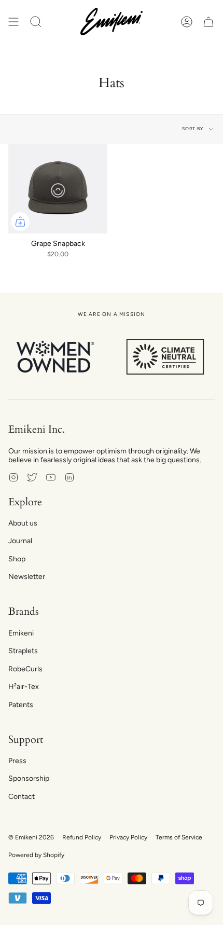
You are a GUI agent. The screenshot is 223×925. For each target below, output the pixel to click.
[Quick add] (20, 221)
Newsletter (26, 576)
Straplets (23, 650)
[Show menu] (13, 21)
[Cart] (208, 21)
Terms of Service (179, 837)
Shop (16, 559)
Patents (20, 704)
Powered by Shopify (36, 855)
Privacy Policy (128, 837)
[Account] (186, 21)
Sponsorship (28, 778)
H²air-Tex (23, 686)
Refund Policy (81, 837)
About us (22, 523)
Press (17, 760)
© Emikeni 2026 (31, 837)
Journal (20, 540)
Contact (21, 796)
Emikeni (21, 633)
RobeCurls (25, 669)
